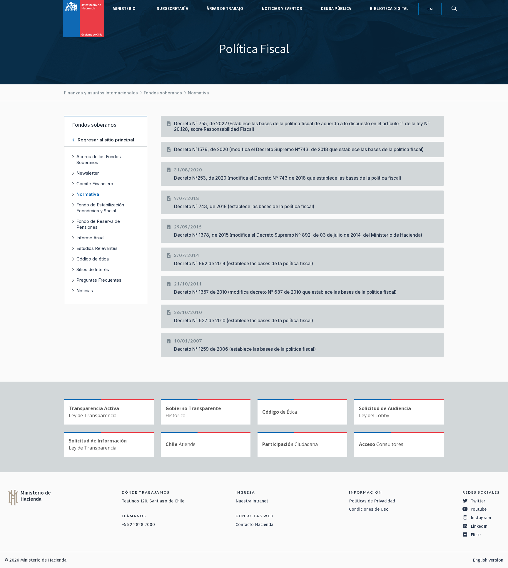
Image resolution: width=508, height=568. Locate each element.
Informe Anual (90, 237)
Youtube (479, 509)
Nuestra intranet (251, 501)
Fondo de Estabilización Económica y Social (100, 207)
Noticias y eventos (282, 8)
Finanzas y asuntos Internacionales (101, 92)
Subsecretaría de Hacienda (171, 9)
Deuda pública (336, 8)
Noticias (84, 290)
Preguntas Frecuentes (98, 280)
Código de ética (92, 259)
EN (430, 9)
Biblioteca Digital (389, 8)
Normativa (198, 92)
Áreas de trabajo (225, 8)
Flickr (476, 534)
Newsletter (87, 173)
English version (488, 560)
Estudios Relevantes (97, 248)
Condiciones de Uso (369, 509)
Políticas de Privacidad (372, 501)
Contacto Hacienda (254, 524)
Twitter (478, 501)
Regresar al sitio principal (105, 140)
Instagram (481, 517)
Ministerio (124, 8)
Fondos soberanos (163, 92)
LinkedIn (479, 526)
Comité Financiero (94, 183)
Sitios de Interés (92, 269)
